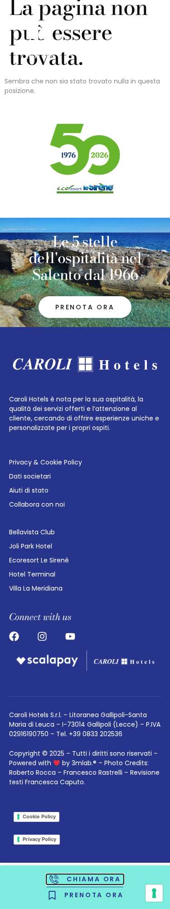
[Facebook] (14, 636)
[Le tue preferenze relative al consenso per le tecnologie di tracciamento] (154, 893)
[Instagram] (42, 636)
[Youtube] (70, 636)
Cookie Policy (39, 816)
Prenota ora (85, 307)
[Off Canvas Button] (145, 41)
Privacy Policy (39, 839)
